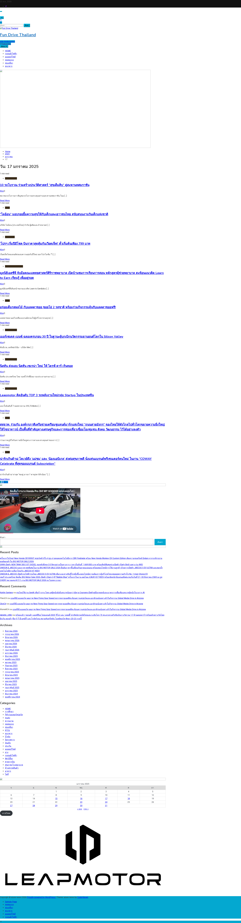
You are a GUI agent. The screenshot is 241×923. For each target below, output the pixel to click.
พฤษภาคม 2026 (12, 640)
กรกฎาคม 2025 (12, 672)
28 (34, 805)
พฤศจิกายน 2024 (12, 697)
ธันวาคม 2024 (11, 694)
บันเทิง (8, 743)
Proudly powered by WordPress (41, 897)
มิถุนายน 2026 (11, 637)
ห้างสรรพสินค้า (12, 768)
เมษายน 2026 (11, 643)
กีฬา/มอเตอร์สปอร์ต (14, 714)
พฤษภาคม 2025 (12, 678)
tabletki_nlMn (6, 615)
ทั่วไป (7, 208)
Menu (3, 46)
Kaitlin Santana (6, 592)
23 (81, 802)
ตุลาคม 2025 (10, 662)
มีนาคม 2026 (11, 647)
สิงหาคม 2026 (11, 631)
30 (81, 805)
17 (106, 798)
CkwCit (3, 604)
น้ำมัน (7, 736)
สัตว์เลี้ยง (9, 758)
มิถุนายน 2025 (11, 675)
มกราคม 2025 (11, 690)
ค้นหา (2, 537)
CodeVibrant (82, 897)
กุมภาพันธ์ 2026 (12, 650)
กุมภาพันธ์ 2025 (12, 687)
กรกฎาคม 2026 (12, 634)
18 (129, 798)
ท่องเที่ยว (9, 63)
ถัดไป (5, 482)
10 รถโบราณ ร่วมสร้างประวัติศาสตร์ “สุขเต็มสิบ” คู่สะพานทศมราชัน (44, 185)
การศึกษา (9, 711)
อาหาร (8, 771)
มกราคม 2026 (11, 653)
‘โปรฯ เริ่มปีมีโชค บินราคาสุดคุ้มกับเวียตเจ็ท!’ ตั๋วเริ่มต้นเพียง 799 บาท (45, 244)
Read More (5, 200)
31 (106, 805)
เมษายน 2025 (11, 681)
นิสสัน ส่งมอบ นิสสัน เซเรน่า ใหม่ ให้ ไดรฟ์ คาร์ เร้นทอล (36, 366)
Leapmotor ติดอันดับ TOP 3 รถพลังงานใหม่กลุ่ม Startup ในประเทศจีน (47, 395)
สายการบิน (10, 237)
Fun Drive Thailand (18, 35)
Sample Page (11, 902)
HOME (8, 51)
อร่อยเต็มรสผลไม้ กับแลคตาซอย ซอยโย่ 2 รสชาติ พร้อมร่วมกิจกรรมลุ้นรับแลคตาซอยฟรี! (58, 307)
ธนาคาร (8, 66)
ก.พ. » (86, 809)
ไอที (7, 774)
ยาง (6, 752)
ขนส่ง (7, 718)
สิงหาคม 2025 (11, 669)
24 (106, 802)
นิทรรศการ (10, 740)
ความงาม (9, 721)
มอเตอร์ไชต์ (10, 57)
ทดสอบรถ (9, 60)
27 (11, 805)
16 (81, 798)
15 (56, 798)
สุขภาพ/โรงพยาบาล (14, 266)
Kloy (2, 191)
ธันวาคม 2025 (11, 656)
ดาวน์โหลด (6, 813)
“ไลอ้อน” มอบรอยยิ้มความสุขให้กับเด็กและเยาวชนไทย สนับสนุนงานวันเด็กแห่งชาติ (54, 214)
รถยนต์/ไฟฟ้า (11, 53)
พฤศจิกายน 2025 (12, 659)
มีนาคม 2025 (11, 684)
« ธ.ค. (79, 809)
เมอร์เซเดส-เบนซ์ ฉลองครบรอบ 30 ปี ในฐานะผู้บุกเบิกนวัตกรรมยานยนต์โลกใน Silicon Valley (61, 337)
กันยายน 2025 (11, 665)
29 (56, 805)
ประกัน (8, 746)
